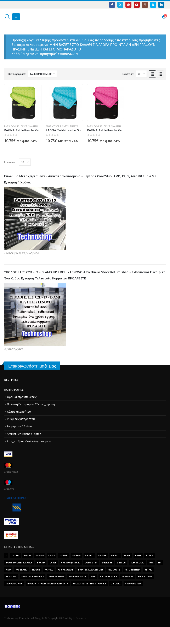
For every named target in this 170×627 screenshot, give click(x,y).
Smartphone (35, 126)
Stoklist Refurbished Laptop (24, 434)
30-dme (40, 555)
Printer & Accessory (90, 569)
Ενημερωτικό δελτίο (19, 426)
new (8, 569)
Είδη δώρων (145, 576)
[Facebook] (112, 5)
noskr (36, 569)
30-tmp (64, 555)
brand (41, 562)
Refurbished (132, 569)
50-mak (102, 555)
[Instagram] (145, 5)
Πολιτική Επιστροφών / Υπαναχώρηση (31, 404)
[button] (7, 17)
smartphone (56, 576)
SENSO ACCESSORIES (32, 576)
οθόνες (116, 583)
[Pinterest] (128, 5)
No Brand (21, 569)
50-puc (115, 555)
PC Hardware (65, 569)
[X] (120, 5)
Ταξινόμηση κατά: (16, 73)
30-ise (51, 555)
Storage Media (77, 576)
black (149, 555)
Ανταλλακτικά (108, 576)
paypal (49, 569)
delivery (107, 562)
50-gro (89, 555)
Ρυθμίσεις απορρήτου (21, 419)
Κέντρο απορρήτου (19, 411)
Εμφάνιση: (128, 73)
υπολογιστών (133, 583)
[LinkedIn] (161, 5)
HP (159, 562)
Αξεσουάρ (127, 576)
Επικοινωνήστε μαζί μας (32, 366)
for (151, 562)
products (114, 569)
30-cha (15, 555)
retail (148, 569)
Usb (93, 576)
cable (53, 562)
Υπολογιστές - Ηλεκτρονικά (89, 583)
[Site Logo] (24, 17)
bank (138, 555)
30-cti (27, 555)
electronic (137, 562)
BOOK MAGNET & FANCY (19, 562)
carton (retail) (70, 562)
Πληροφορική (14, 583)
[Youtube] (137, 5)
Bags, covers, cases (15, 126)
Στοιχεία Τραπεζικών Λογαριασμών (29, 441)
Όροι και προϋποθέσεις (21, 397)
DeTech (121, 562)
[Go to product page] (23, 102)
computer (91, 562)
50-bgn (76, 555)
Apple (127, 555)
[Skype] (153, 5)
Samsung (11, 576)
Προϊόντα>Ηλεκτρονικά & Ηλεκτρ (47, 583)
